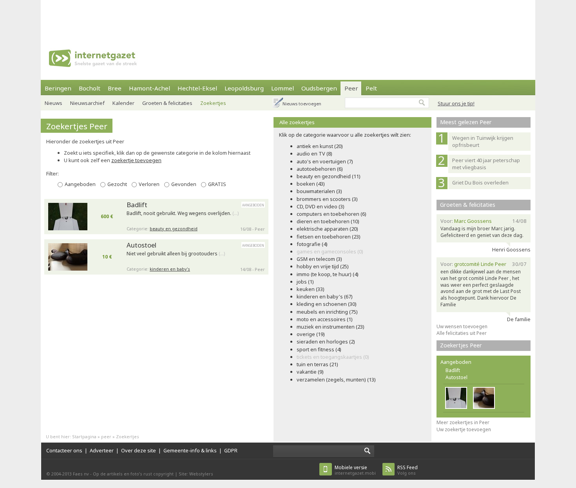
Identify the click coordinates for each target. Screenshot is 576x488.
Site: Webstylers (196, 474)
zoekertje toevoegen (136, 160)
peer (106, 436)
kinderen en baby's (170, 269)
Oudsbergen (319, 88)
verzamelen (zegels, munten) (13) (336, 379)
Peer (351, 88)
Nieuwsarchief (87, 103)
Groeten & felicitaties (167, 103)
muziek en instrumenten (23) (330, 326)
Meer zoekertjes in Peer (463, 422)
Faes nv (81, 474)
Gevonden (183, 184)
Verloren (149, 184)
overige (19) (311, 334)
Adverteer (102, 450)
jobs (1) (305, 281)
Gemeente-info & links (190, 450)
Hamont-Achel (149, 88)
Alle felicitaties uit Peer (462, 333)
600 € (107, 216)
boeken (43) (311, 183)
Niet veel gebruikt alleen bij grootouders (176, 254)
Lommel (282, 88)
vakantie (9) (310, 371)
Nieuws (53, 103)
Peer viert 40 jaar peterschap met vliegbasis (486, 164)
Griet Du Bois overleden (480, 182)
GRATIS (217, 184)
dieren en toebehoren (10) (328, 221)
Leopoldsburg (244, 88)
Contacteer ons (64, 450)
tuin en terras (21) (317, 364)
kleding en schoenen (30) (327, 303)
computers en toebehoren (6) (331, 213)
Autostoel (141, 244)
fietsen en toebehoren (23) (328, 236)
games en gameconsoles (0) (330, 251)
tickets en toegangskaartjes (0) (333, 356)
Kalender (123, 103)
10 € (107, 256)
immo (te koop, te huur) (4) (328, 274)
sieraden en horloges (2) (326, 341)
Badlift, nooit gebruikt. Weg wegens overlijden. (183, 213)
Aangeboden (80, 184)
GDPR (230, 450)
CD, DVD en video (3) (320, 206)
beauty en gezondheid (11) (328, 176)
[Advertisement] (288, 17)
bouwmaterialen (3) (319, 191)
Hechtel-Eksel (197, 88)
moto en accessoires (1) (325, 319)
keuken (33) (310, 289)
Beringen (58, 88)
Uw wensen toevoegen (462, 326)
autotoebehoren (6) (320, 168)
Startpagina (84, 436)
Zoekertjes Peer (76, 126)
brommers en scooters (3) (327, 198)
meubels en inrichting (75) (327, 311)
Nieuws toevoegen (302, 104)
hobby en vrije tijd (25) (323, 266)
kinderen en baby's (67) (325, 296)
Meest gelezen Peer (466, 122)
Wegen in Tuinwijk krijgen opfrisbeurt (482, 141)
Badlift (137, 204)
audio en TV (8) (314, 153)
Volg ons (407, 470)
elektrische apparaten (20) (327, 228)
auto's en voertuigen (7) (325, 161)
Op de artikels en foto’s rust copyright (133, 474)
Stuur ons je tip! (456, 103)
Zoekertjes (213, 103)
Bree (114, 88)
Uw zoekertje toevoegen (464, 429)
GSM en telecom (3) (319, 258)
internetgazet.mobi (355, 470)
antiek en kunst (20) (320, 146)
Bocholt (89, 88)
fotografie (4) (312, 244)
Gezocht (117, 184)
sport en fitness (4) (319, 349)
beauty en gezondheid (173, 228)
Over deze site (138, 450)
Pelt (371, 88)
